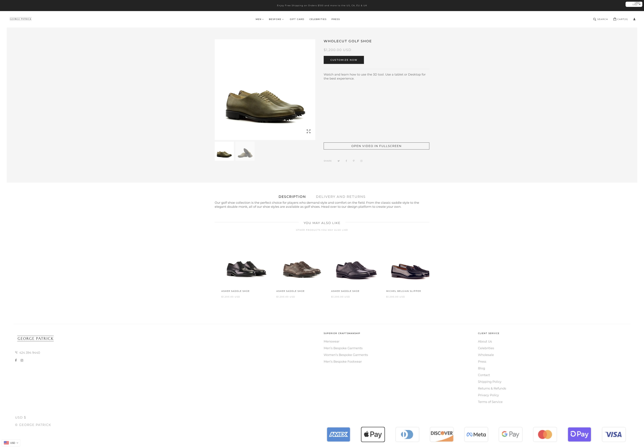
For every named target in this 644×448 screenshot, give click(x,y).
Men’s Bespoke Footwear (343, 361)
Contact (484, 375)
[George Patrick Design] (21, 19)
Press (482, 361)
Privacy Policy (488, 395)
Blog (481, 368)
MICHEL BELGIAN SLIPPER (403, 291)
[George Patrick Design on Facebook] (16, 360)
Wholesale (486, 355)
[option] (224, 151)
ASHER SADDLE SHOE (235, 291)
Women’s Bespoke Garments (346, 355)
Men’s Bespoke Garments (343, 348)
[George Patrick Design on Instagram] (22, 360)
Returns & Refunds (492, 388)
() (622, 19)
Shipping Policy (489, 382)
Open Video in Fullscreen (376, 146)
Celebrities (486, 348)
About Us (485, 341)
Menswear (331, 341)
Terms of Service (490, 402)
